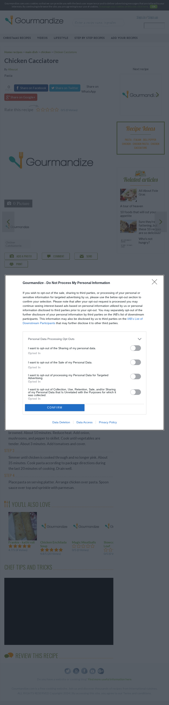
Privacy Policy (108, 422)
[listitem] (84, 339)
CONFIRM (54, 407)
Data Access (84, 422)
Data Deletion (61, 422)
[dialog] (84, 352)
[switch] (135, 348)
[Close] (156, 283)
